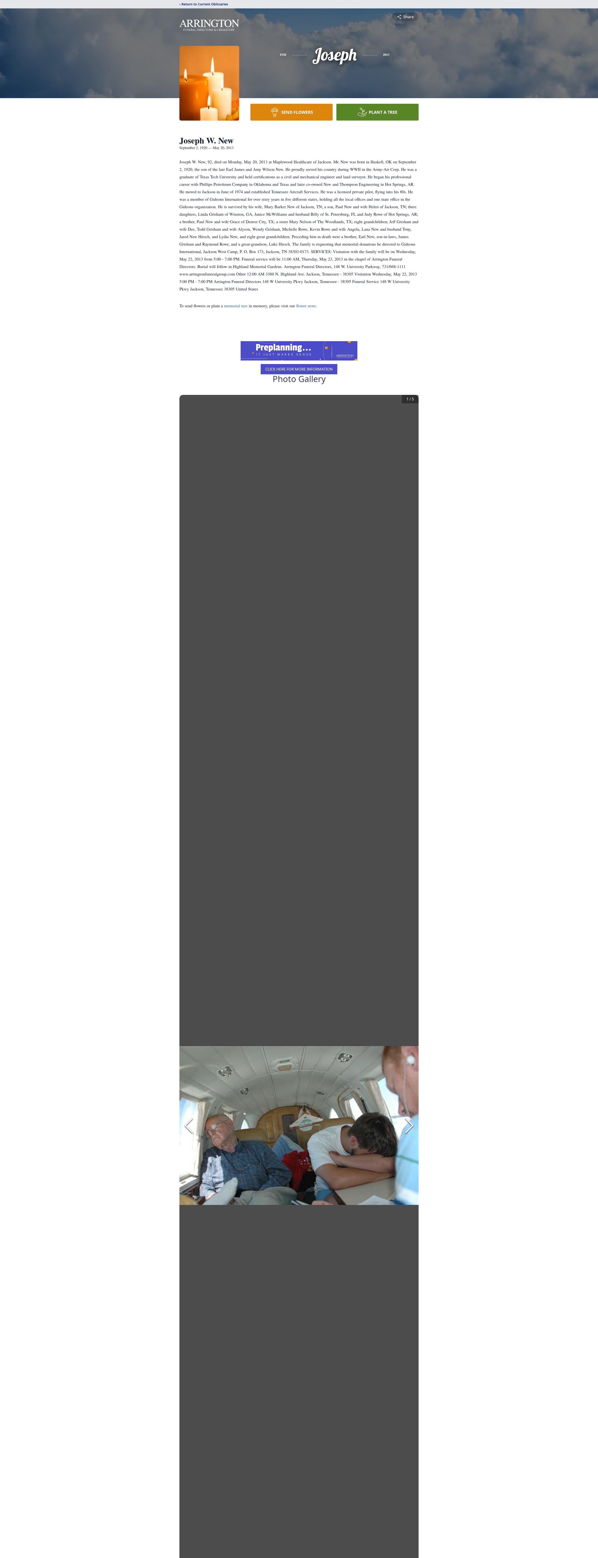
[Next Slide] (409, 1125)
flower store (306, 305)
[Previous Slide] (188, 1125)
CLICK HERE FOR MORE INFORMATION (299, 369)
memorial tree (236, 305)
